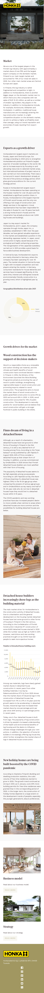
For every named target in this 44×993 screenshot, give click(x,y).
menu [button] (40, 5)
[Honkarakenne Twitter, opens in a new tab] (22, 988)
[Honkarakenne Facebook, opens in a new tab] (22, 968)
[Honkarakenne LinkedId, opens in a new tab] (22, 980)
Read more (10, 890)
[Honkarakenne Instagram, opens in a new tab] (22, 972)
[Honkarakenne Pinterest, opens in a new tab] (22, 976)
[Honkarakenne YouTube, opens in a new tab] (22, 984)
